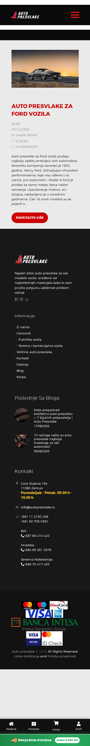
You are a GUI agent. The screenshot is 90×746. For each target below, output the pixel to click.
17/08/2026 (41, 426)
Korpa (21, 377)
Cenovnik (24, 333)
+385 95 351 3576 (37, 550)
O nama (23, 327)
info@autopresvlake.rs (38, 507)
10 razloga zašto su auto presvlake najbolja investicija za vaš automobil (53, 440)
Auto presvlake (23, 651)
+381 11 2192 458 (34, 516)
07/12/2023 (20, 129)
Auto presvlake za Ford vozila (42, 110)
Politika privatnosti (62, 656)
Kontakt (23, 358)
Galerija (22, 364)
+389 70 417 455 (36, 564)
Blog (16, 124)
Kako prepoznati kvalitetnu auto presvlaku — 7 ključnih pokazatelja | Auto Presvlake (53, 415)
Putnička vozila (30, 339)
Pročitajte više (30, 218)
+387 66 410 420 (36, 536)
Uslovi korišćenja (26, 656)
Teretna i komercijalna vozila (40, 346)
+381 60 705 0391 (34, 521)
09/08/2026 (41, 451)
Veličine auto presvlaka (34, 352)
